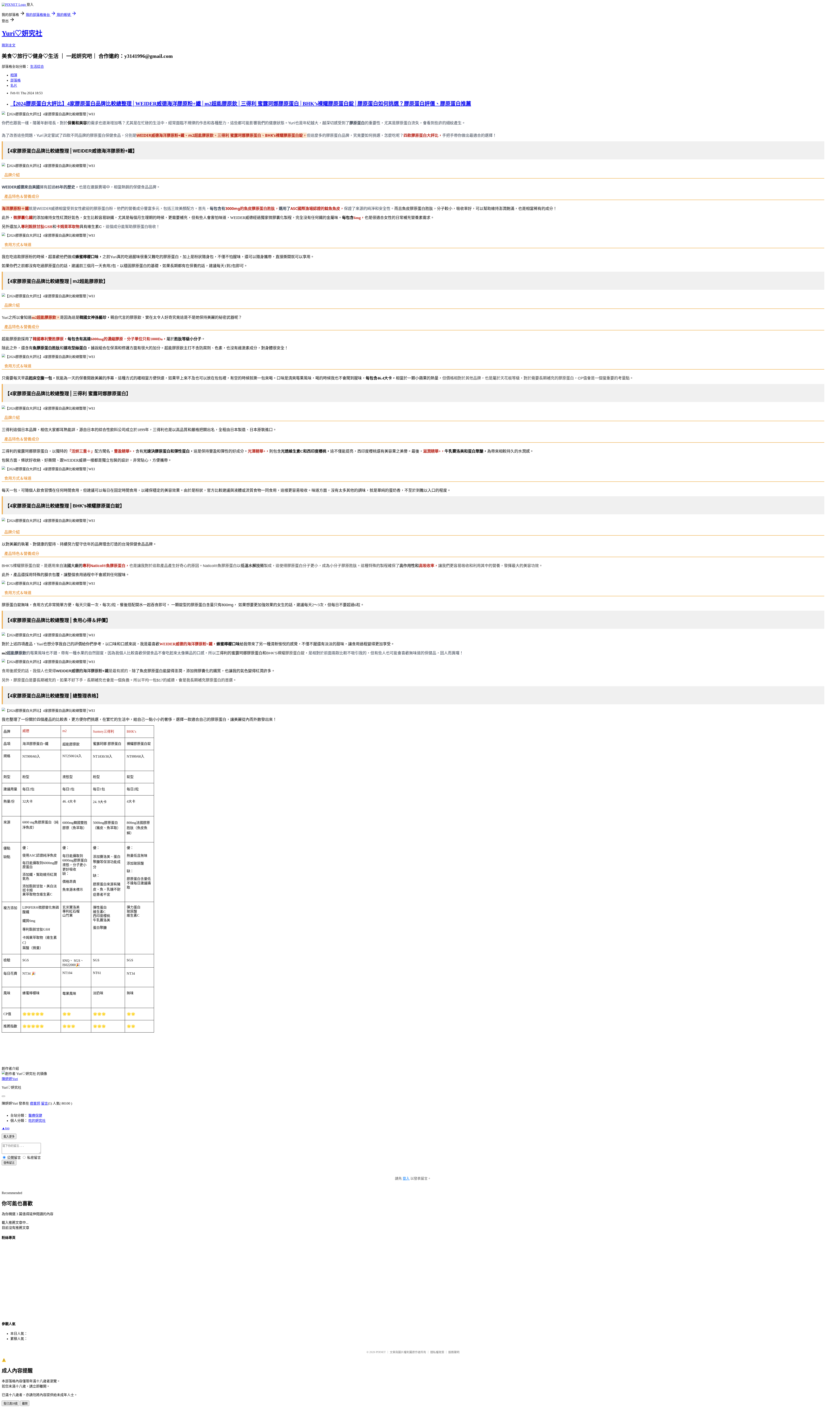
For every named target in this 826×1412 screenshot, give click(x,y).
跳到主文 (8, 45)
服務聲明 (453, 1352)
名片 (13, 85)
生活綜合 (37, 66)
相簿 (13, 75)
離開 (25, 1403)
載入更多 (9, 1136)
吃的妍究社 (37, 1120)
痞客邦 (35, 1103)
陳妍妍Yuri (10, 1079)
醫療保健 (35, 1115)
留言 (44, 1103)
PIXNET (381, 1352)
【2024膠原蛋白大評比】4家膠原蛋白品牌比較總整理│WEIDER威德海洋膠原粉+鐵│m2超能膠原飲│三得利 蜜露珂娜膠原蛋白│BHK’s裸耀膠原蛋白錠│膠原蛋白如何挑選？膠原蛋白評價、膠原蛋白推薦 (240, 103)
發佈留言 (9, 1162)
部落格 (15, 80)
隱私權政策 (437, 1352)
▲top (5, 1128)
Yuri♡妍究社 (22, 33)
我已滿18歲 (10, 1403)
